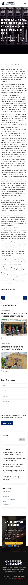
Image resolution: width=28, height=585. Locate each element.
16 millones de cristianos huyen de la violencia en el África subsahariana (13, 471)
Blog (12, 37)
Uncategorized (7, 504)
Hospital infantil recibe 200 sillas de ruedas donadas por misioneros (14, 314)
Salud (4, 502)
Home (4, 37)
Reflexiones (6, 496)
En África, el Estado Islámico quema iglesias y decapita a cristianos (13, 465)
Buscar (5, 435)
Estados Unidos (7, 491)
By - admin (6, 64)
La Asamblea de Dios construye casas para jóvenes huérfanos (12, 347)
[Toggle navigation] (25, 3)
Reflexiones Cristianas (9, 499)
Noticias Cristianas (6, 67)
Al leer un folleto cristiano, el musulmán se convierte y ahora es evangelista (13, 478)
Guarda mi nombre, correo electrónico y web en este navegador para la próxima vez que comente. (13, 417)
